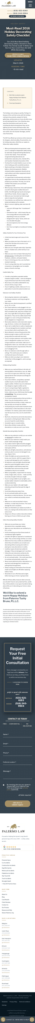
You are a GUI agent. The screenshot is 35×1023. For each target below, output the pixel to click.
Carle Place (5, 931)
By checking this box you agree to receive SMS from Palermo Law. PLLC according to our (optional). (19, 787)
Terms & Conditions (24, 1001)
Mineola (4, 968)
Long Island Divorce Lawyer (16, 1015)
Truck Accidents (6, 879)
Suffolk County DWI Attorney (17, 1013)
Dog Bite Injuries (6, 868)
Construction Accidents (8, 865)
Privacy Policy (13, 1001)
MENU (30, 2)
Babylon (4, 923)
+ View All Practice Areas (9, 884)
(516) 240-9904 (17, 13)
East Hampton (6, 938)
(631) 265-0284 (6, 985)
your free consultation (18, 55)
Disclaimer (5, 1001)
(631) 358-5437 (6, 925)
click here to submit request (17, 804)
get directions (6, 927)
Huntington (5, 961)
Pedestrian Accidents (8, 873)
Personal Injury (6, 860)
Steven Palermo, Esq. (8, 913)
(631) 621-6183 (17, 11)
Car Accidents (6, 863)
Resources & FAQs (7, 910)
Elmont (4, 946)
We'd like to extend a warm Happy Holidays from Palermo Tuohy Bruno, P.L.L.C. (16, 97)
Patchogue (5, 976)
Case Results (5, 900)
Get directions (6, 950)
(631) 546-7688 (6, 963)
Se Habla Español (17, 16)
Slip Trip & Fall (6, 876)
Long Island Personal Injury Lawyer (16, 1010)
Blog (3, 897)
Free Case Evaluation (14, 103)
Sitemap (4, 1005)
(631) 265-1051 (6, 940)
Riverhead (5, 983)
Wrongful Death (6, 881)
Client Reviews (6, 902)
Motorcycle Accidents (8, 871)
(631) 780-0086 (6, 978)
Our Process (5, 908)
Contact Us (5, 905)
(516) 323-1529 (6, 948)
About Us (4, 894)
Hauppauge (5, 953)
